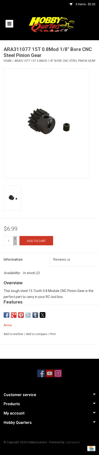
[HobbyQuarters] (59, 24)
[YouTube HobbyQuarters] (49, 373)
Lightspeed (72, 442)
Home (8, 60)
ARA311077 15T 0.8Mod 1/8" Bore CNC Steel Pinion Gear (54, 60)
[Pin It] (21, 315)
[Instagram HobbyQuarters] (58, 373)
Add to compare (37, 334)
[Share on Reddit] (28, 315)
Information (13, 259)
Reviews (61, 259)
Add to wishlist (14, 334)
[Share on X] (42, 315)
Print (53, 334)
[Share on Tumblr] (35, 315)
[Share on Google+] (14, 315)
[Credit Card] (90, 448)
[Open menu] (9, 23)
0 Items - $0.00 (85, 4)
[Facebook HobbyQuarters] (41, 373)
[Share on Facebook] (6, 315)
